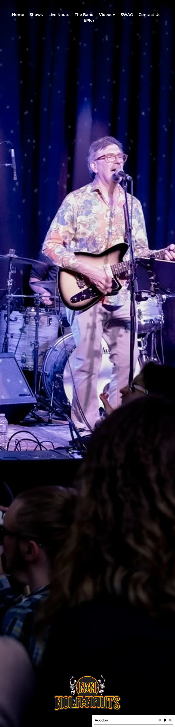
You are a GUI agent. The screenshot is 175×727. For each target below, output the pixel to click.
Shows (36, 14)
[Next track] (170, 720)
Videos (105, 14)
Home (18, 14)
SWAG (127, 14)
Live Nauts (58, 14)
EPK (88, 20)
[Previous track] (159, 720)
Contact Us (149, 14)
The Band (84, 14)
